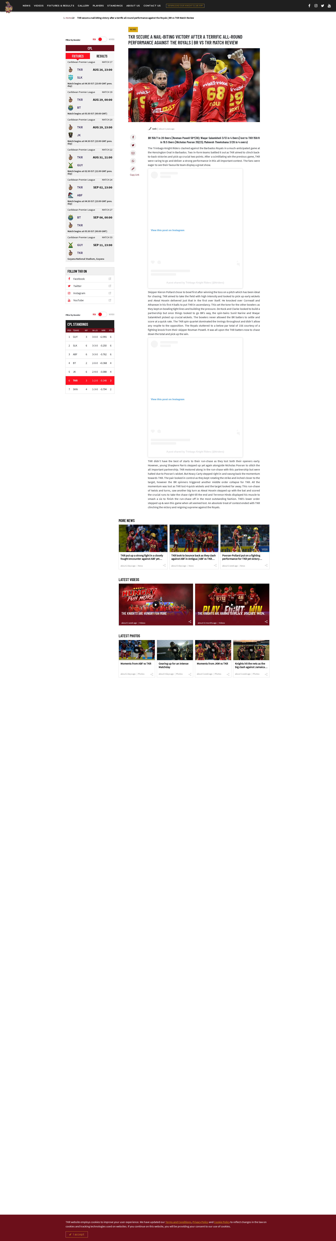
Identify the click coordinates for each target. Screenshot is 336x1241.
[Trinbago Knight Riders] (9, 7)
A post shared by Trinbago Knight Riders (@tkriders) (195, 282)
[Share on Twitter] (133, 145)
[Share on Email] (133, 153)
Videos (142, 623)
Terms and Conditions (178, 1222)
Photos (141, 674)
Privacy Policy (200, 1222)
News (140, 565)
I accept (78, 1234)
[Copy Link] (133, 169)
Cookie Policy (222, 1222)
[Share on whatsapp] (133, 161)
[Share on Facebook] (133, 137)
